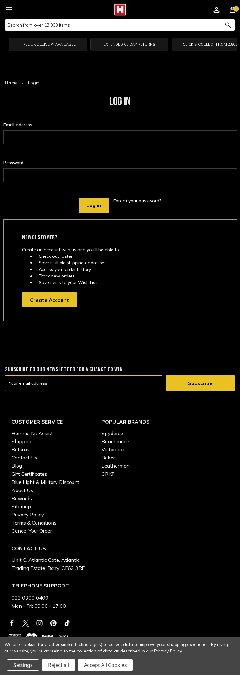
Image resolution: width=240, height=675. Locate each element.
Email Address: (18, 125)
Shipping (22, 441)
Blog (17, 466)
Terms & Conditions (34, 523)
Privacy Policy (28, 514)
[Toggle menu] (8, 8)
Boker (108, 457)
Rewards (22, 498)
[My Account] (216, 11)
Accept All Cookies (105, 665)
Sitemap (21, 506)
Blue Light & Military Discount (45, 482)
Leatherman (116, 466)
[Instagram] (39, 623)
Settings (23, 665)
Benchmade (115, 441)
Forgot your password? (137, 201)
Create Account (49, 300)
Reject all (58, 665)
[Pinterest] (53, 623)
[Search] (228, 25)
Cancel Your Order (32, 531)
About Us (22, 490)
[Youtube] (67, 623)
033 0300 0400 (30, 598)
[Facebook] (12, 623)
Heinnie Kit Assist (32, 433)
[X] (25, 623)
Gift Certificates (29, 474)
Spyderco (112, 433)
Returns (20, 449)
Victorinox (113, 449)
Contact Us (24, 457)
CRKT (108, 474)
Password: (13, 162)
